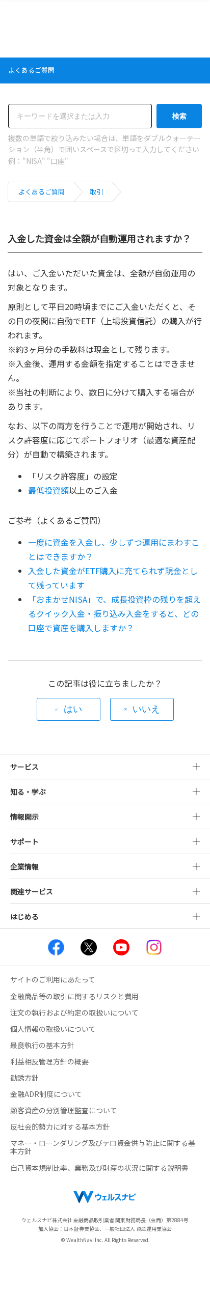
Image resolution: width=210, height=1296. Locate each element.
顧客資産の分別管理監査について (63, 1110)
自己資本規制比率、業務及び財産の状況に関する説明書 (99, 1168)
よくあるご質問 (41, 191)
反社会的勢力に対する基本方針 (60, 1126)
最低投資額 (48, 490)
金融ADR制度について (46, 1094)
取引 (96, 191)
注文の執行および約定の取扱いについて (74, 1012)
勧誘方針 (24, 1078)
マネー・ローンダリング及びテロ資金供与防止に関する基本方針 (102, 1147)
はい (73, 708)
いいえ (146, 708)
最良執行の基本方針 (42, 1045)
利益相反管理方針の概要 (49, 1061)
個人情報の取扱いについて (53, 1029)
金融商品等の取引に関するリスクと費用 (74, 996)
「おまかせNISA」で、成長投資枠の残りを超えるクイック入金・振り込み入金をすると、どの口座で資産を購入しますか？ (114, 613)
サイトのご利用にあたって (52, 979)
